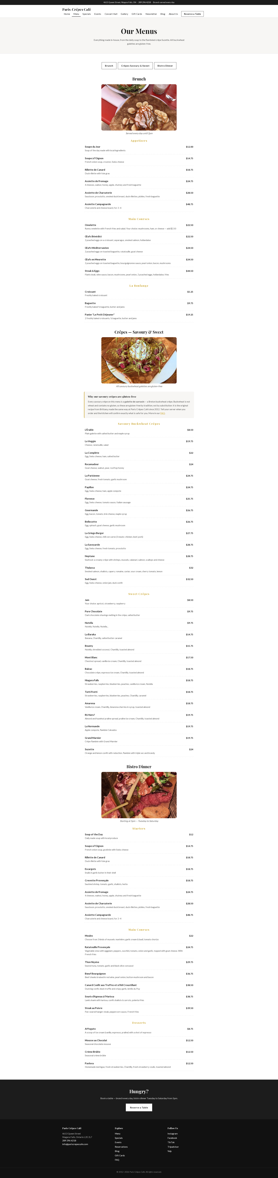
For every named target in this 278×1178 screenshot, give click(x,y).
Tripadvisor (173, 1146)
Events (97, 14)
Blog (162, 14)
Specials (87, 14)
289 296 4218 (144, 2)
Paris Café (76, 9)
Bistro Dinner (165, 65)
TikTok (171, 1142)
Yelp (170, 1151)
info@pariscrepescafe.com (75, 1144)
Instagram (173, 1133)
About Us (173, 14)
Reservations (121, 1146)
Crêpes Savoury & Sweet (135, 65)
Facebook (172, 1138)
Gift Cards (137, 14)
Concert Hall (111, 14)
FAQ (162, 413)
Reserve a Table (192, 14)
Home (67, 14)
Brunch (109, 65)
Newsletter (151, 14)
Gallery (124, 14)
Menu (76, 14)
